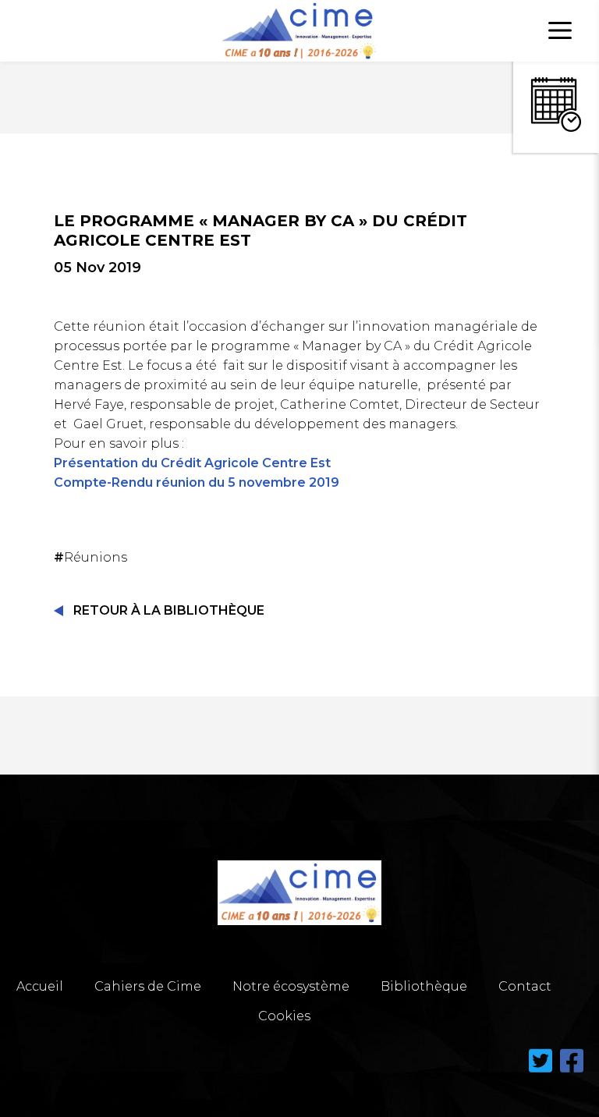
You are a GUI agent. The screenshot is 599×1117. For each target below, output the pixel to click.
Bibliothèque (424, 986)
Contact (524, 986)
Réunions (92, 557)
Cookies (284, 1016)
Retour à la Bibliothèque (168, 610)
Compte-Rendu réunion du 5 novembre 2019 (196, 482)
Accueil (39, 986)
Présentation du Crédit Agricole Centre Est (192, 463)
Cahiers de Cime (147, 986)
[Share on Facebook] (571, 1069)
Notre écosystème (290, 986)
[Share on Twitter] (542, 1069)
